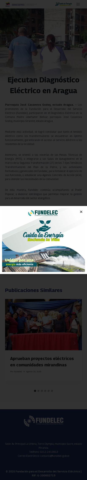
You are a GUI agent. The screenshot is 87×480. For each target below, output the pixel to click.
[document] (43, 240)
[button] (81, 211)
